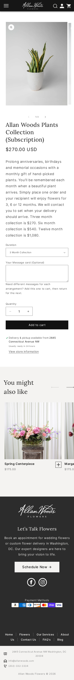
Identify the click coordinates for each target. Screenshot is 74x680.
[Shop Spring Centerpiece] (58, 465)
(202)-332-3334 (18, 665)
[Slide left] (28, 117)
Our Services (45, 634)
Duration (11, 244)
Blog (60, 639)
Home (9, 634)
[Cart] (68, 6)
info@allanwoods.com (21, 660)
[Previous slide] (55, 387)
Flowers (24, 634)
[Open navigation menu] (6, 6)
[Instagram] (43, 582)
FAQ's (47, 639)
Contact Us (28, 639)
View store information (24, 351)
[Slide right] (45, 117)
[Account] (62, 6)
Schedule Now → (37, 567)
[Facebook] (31, 582)
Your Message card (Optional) (25, 262)
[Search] (55, 6)
